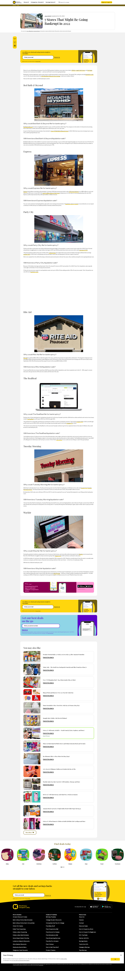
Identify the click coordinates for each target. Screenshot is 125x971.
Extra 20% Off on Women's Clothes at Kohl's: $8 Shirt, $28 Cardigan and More (64, 821)
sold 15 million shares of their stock (51, 193)
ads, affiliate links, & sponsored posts (33, 31)
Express (25, 191)
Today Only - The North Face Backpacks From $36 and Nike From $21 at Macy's (65, 667)
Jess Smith (48, 16)
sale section (59, 439)
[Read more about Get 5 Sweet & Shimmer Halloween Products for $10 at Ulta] (31, 771)
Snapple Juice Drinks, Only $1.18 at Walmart (55, 718)
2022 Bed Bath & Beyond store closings (50, 76)
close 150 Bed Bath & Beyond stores (59, 131)
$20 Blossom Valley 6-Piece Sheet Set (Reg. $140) (56, 756)
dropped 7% (69, 423)
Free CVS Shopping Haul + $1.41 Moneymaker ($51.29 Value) (59, 680)
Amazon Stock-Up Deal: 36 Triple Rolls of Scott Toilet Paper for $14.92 (62, 808)
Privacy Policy (38, 61)
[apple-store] (94, 907)
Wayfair (81, 554)
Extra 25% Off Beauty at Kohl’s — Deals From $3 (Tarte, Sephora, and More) (63, 730)
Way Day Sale (57, 573)
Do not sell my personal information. (21, 960)
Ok (115, 959)
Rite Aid (25, 357)
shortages (89, 70)
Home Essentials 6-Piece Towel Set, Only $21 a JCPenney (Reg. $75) (61, 705)
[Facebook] (15, 42)
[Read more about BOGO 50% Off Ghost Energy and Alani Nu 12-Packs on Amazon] (31, 797)
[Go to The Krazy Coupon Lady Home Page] (17, 2)
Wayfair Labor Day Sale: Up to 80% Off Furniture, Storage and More (61, 782)
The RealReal (30, 419)
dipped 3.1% (58, 555)
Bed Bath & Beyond (28, 126)
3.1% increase (52, 252)
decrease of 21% (83, 250)
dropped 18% (79, 421)
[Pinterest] (15, 45)
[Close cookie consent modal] (121, 955)
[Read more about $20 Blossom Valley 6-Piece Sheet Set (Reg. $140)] (31, 758)
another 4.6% (26, 254)
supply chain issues (80, 70)
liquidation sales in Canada (71, 203)
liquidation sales (89, 74)
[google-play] (106, 907)
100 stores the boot (74, 191)
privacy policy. (63, 959)
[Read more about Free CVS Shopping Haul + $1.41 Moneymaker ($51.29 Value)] (31, 682)
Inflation (73, 70)
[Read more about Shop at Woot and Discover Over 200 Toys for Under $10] (31, 695)
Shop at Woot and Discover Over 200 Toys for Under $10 (58, 693)
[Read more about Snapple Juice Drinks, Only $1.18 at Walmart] (31, 720)
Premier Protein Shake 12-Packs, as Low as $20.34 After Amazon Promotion (63, 654)
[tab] (61, 867)
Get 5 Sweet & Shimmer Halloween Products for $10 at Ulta (59, 769)
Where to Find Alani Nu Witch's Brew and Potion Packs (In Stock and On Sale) (64, 743)
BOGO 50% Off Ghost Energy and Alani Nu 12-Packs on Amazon (60, 794)
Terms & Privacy (50, 633)
